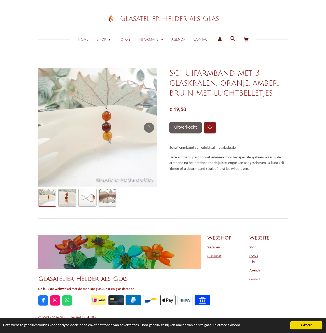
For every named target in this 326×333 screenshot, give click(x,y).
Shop (252, 247)
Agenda (254, 271)
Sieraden (213, 247)
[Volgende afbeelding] (149, 128)
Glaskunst (214, 256)
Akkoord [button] (306, 325)
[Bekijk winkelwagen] (246, 39)
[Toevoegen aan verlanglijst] (210, 128)
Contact (255, 279)
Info (252, 262)
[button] (47, 198)
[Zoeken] (232, 39)
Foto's (253, 256)
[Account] (219, 39)
